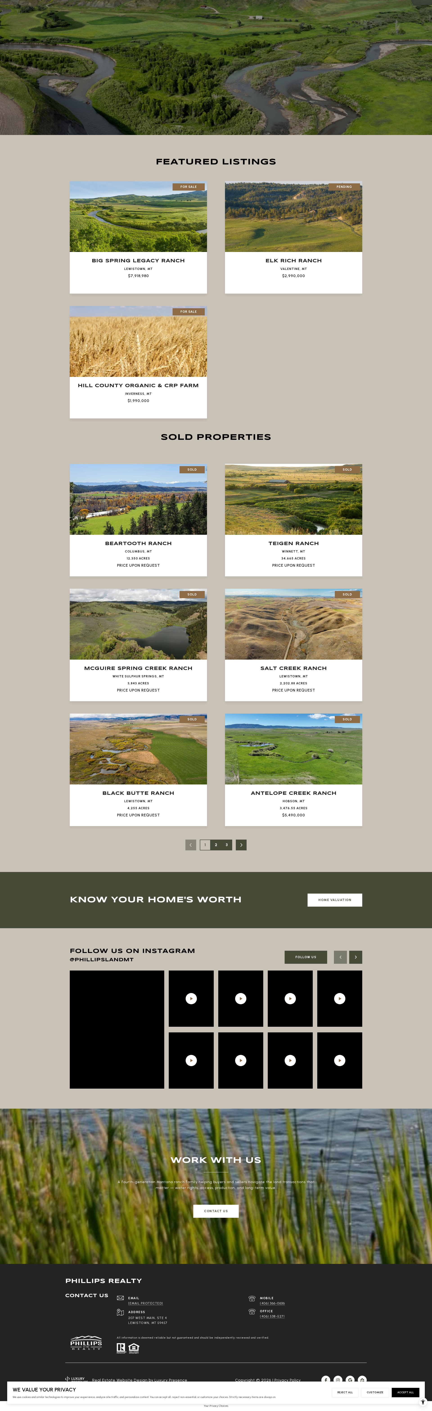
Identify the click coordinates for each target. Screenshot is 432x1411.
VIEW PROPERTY (138, 235)
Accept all (405, 1392)
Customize (375, 1392)
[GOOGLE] (350, 1380)
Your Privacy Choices (216, 1405)
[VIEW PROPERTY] (138, 231)
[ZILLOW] (362, 1380)
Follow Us (306, 957)
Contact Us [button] (216, 1211)
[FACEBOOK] (325, 1380)
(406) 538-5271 (272, 1316)
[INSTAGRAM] (337, 1380)
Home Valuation (334, 900)
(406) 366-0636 (272, 1303)
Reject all (345, 1392)
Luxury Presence (171, 1380)
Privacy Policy (287, 1380)
